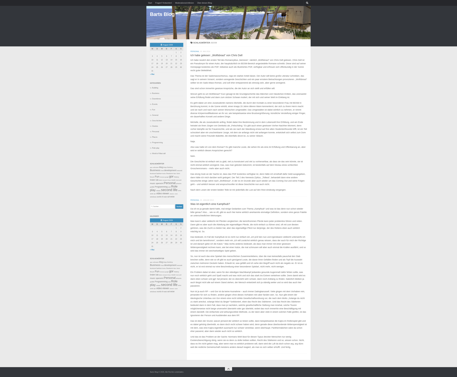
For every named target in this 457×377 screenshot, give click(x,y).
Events (155, 104)
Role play (155, 148)
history (176, 177)
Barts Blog (162, 14)
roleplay (158, 190)
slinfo (151, 194)
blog (161, 167)
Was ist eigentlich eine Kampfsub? (210, 203)
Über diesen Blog (204, 3)
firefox (164, 173)
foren (178, 173)
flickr (175, 173)
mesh (173, 180)
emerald (179, 170)
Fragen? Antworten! (163, 3)
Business (155, 93)
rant (169, 187)
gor (171, 176)
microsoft (178, 180)
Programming (157, 142)
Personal (194, 51)
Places (154, 137)
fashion (159, 173)
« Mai (152, 74)
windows (153, 197)
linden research (163, 180)
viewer (165, 193)
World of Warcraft (159, 153)
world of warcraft (163, 197)
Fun (153, 110)
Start (150, 3)
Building (155, 88)
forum (152, 177)
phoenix (178, 183)
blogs (165, 167)
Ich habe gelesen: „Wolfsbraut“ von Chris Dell (216, 55)
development (170, 170)
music (152, 183)
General (155, 115)
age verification (154, 167)
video (159, 193)
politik (152, 187)
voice (176, 194)
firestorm (169, 173)
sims (179, 190)
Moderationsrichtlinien (184, 3)
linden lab (154, 180)
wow (172, 196)
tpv (155, 194)
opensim (159, 183)
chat (162, 170)
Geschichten (157, 121)
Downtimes (156, 99)
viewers (172, 194)
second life (169, 190)
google (167, 177)
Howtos (155, 126)
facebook (153, 173)
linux (169, 180)
